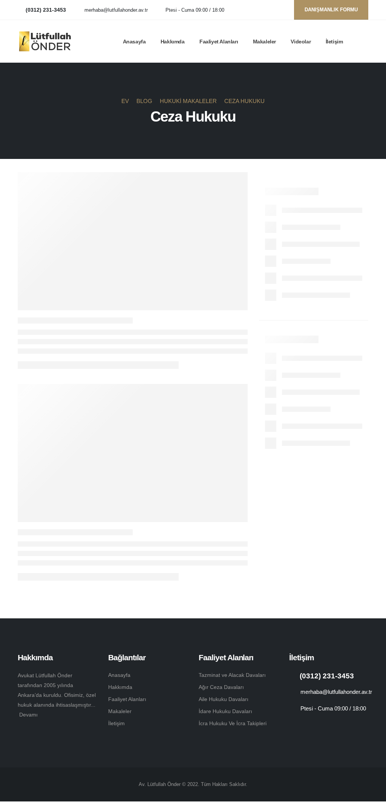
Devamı (28, 715)
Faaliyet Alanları (218, 42)
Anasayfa (134, 42)
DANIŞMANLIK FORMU (331, 9)
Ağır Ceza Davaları (221, 687)
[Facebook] (255, 10)
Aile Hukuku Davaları (223, 699)
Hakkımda (173, 42)
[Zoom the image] (26, 732)
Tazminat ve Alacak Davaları (232, 675)
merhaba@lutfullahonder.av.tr (116, 10)
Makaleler (264, 42)
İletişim (334, 42)
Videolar (301, 42)
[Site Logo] (45, 41)
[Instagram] (280, 10)
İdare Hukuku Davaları (225, 711)
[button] (364, 41)
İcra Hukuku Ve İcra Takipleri (233, 723)
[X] (267, 10)
